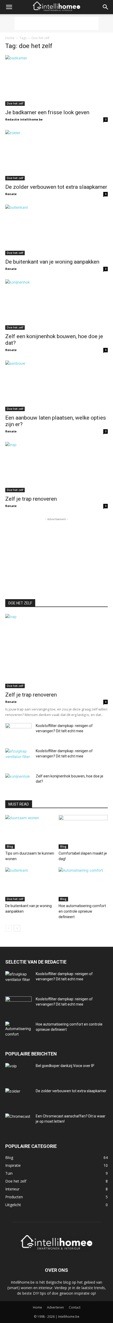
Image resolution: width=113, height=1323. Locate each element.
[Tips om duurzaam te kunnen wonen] (30, 832)
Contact (74, 1307)
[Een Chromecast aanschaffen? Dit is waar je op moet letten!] (18, 1122)
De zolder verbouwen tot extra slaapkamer (56, 187)
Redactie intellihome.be (24, 119)
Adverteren (55, 1307)
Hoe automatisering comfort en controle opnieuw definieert (82, 911)
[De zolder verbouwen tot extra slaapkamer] (56, 155)
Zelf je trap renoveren (31, 499)
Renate (11, 194)
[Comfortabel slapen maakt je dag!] (83, 832)
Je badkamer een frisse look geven (47, 112)
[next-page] (17, 928)
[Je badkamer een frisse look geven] (56, 80)
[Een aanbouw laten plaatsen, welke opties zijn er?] (56, 385)
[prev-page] (8, 928)
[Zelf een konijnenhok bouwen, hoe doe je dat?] (56, 304)
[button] (9, 7)
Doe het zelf (15, 103)
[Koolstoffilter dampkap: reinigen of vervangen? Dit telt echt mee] (18, 732)
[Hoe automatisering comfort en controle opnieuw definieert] (83, 884)
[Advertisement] (56, 23)
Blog (10, 846)
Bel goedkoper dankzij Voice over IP (65, 1066)
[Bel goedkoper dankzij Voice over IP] (18, 1072)
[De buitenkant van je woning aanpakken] (56, 230)
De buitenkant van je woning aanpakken (52, 262)
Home (9, 38)
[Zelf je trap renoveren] (56, 467)
